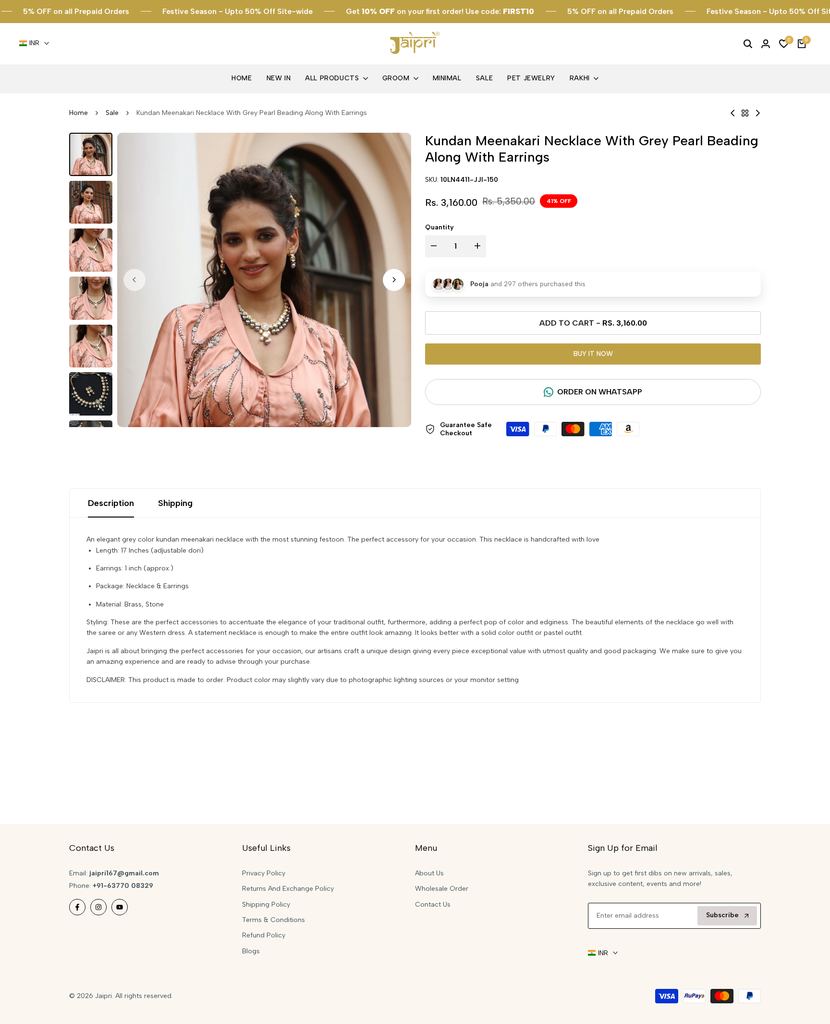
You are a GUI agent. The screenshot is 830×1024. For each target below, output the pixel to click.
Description (111, 503)
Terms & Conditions (273, 920)
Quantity (439, 227)
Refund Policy (263, 935)
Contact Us (433, 904)
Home (78, 113)
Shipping (175, 503)
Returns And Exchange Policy (288, 889)
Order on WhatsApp (599, 391)
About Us (429, 873)
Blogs (251, 951)
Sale (112, 113)
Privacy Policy (263, 873)
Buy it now (593, 354)
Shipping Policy (266, 904)
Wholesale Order (441, 889)
